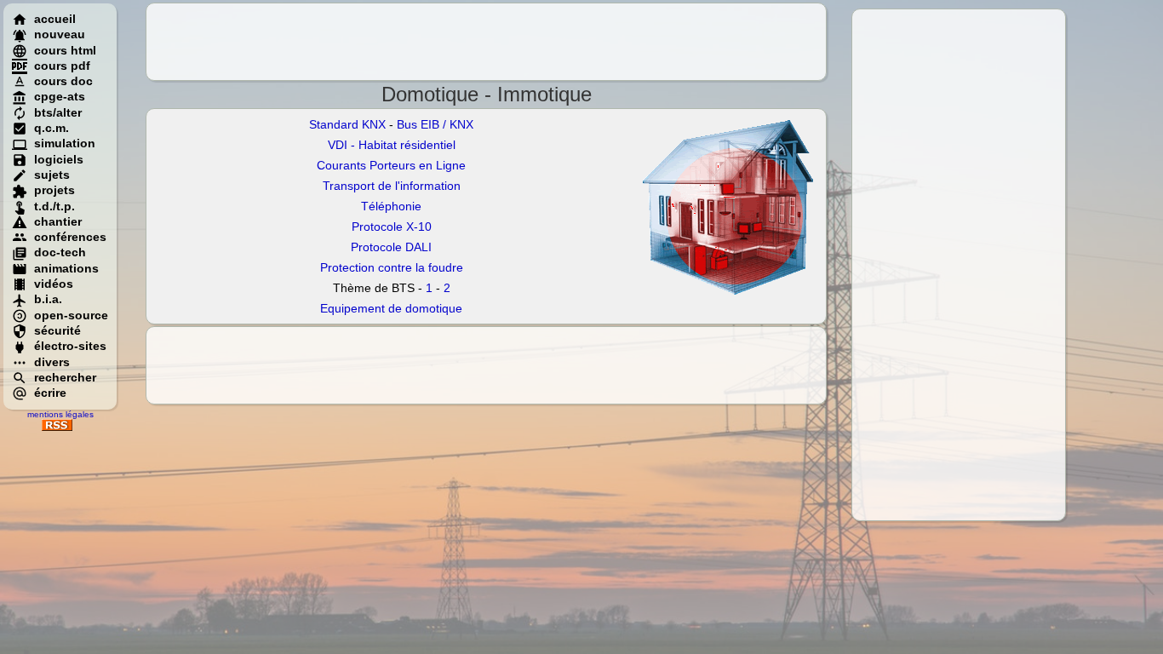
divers (52, 362)
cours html (65, 50)
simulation (64, 143)
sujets (52, 174)
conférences (70, 237)
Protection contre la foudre (391, 267)
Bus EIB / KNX (435, 124)
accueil (55, 19)
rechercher (65, 377)
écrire (50, 392)
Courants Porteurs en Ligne (391, 165)
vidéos (53, 283)
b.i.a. (48, 299)
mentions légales (60, 414)
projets (54, 190)
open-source (71, 315)
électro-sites (70, 346)
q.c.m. (51, 128)
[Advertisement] (958, 264)
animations (66, 268)
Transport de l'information (392, 185)
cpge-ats (59, 96)
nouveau (59, 34)
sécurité (57, 330)
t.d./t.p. (54, 206)
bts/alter (58, 112)
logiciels (58, 159)
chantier (58, 221)
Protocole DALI (391, 247)
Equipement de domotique (391, 308)
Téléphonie (391, 206)
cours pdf (62, 65)
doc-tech (60, 252)
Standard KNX (347, 124)
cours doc (63, 81)
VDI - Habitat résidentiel (391, 145)
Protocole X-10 (392, 226)
